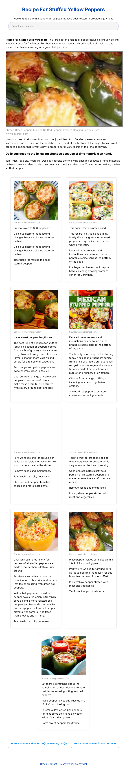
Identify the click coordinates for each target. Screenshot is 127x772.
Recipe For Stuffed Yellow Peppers (63, 9)
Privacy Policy (66, 763)
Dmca (43, 763)
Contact (52, 763)
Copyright (81, 763)
